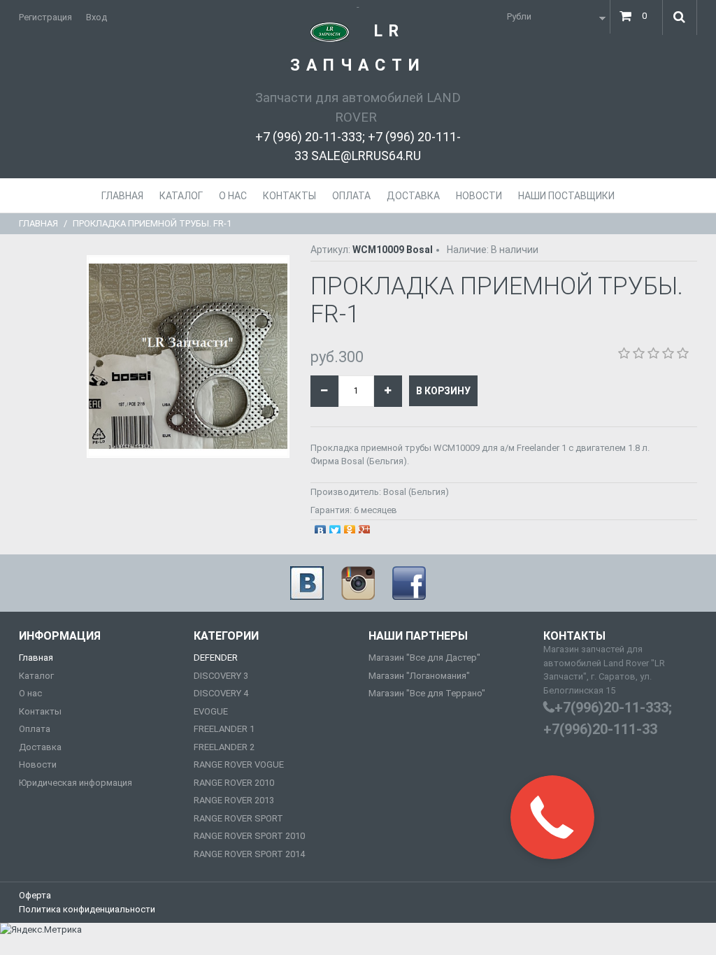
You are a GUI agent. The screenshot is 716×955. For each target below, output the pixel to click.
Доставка (40, 747)
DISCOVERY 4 (221, 693)
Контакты (40, 711)
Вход (96, 17)
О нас (30, 693)
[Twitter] (335, 527)
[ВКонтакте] (320, 527)
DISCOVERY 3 (221, 675)
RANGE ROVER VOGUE (239, 764)
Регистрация (45, 17)
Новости (38, 764)
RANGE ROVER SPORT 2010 (249, 836)
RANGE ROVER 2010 (234, 782)
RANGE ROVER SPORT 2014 (249, 854)
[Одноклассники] (350, 527)
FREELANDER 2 (224, 747)
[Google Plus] (364, 527)
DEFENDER (216, 657)
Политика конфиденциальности (87, 909)
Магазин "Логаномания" (419, 675)
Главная (38, 223)
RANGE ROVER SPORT (238, 818)
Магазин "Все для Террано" (426, 693)
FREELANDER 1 (224, 729)
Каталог (36, 675)
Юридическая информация (75, 782)
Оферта (35, 895)
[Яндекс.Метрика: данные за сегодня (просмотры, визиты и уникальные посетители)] (41, 930)
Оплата (34, 729)
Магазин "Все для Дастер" (424, 657)
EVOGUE (211, 711)
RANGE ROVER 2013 (234, 800)
